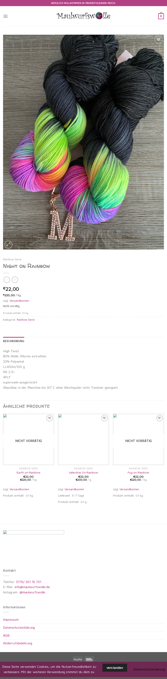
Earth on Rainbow (28, 472)
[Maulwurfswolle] (83, 16)
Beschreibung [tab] (13, 341)
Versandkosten (19, 300)
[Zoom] (8, 244)
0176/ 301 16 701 (28, 582)
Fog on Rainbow (138, 472)
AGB (6, 635)
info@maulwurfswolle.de (32, 587)
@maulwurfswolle (32, 592)
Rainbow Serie (12, 259)
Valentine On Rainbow (83, 472)
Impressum (11, 619)
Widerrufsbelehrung (17, 643)
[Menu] (5, 16)
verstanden (115, 667)
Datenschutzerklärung (19, 627)
